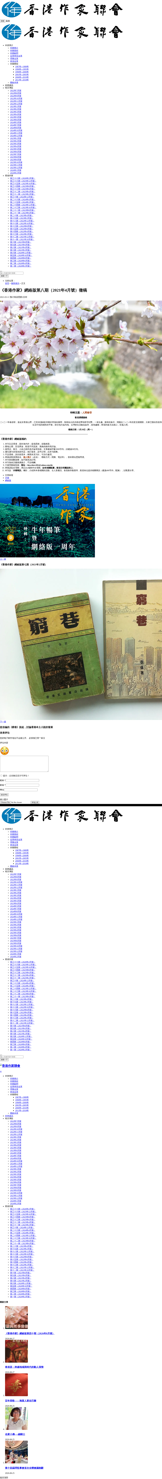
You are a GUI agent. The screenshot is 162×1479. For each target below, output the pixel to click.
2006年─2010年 (22, 77)
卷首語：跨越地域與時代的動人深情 (24, 1367)
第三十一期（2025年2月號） (22, 194)
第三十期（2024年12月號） (22, 197)
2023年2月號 (15, 109)
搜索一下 (4, 276)
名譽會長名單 (16, 56)
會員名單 (14, 61)
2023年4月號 (15, 114)
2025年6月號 (15, 152)
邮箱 (3, 785)
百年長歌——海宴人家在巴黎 (20, 1400)
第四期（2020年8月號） (20, 258)
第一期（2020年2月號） (20, 266)
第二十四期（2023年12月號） (23, 205)
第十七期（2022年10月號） (22, 223)
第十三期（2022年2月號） (21, 234)
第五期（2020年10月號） (21, 255)
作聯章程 (14, 51)
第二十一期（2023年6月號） (22, 213)
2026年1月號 (15, 170)
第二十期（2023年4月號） (21, 215)
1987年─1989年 (22, 66)
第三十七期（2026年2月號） (22, 178)
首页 (7, 283)
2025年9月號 (15, 160)
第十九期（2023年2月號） (21, 218)
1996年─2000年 (22, 72)
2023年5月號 (15, 117)
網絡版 (8, 480)
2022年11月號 (16, 101)
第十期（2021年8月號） (20, 242)
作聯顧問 (14, 53)
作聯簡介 (14, 48)
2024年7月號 (15, 125)
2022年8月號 (15, 93)
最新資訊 (15, 283)
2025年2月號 (15, 141)
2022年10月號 (16, 98)
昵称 (3, 780)
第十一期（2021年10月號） (22, 239)
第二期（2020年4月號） (20, 263)
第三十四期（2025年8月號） (22, 186)
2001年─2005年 (22, 74)
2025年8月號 (15, 157)
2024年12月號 (16, 136)
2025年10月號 (16, 162)
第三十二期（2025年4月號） (22, 191)
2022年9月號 (15, 96)
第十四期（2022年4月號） (21, 231)
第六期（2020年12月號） (21, 253)
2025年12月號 (16, 168)
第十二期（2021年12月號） (22, 237)
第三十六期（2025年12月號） (23, 181)
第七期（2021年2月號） (20, 250)
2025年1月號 (15, 138)
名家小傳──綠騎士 (15, 1434)
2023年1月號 (15, 106)
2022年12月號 (16, 104)
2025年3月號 (15, 144)
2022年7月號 (15, 90)
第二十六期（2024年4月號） (22, 199)
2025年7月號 (15, 154)
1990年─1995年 (22, 69)
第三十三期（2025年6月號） (22, 189)
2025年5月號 (15, 149)
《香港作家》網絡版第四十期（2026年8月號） (30, 1333)
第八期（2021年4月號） (20, 247)
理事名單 (14, 58)
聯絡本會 (14, 82)
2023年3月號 (15, 112)
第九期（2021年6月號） (20, 245)
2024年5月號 (15, 122)
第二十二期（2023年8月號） (22, 210)
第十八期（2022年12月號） (22, 221)
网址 (2, 790)
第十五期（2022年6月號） (21, 229)
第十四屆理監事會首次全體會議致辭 (24, 1468)
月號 (7, 478)
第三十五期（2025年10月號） (23, 184)
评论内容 (4, 743)
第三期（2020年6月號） (20, 261)
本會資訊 (9, 85)
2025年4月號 (15, 146)
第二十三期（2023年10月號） (23, 207)
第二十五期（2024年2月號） (22, 202)
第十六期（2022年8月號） (21, 226)
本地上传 (35, 802)
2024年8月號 (15, 128)
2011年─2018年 (22, 80)
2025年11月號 (16, 165)
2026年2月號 (15, 173)
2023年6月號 (15, 120)
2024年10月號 (16, 130)
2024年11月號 (16, 133)
